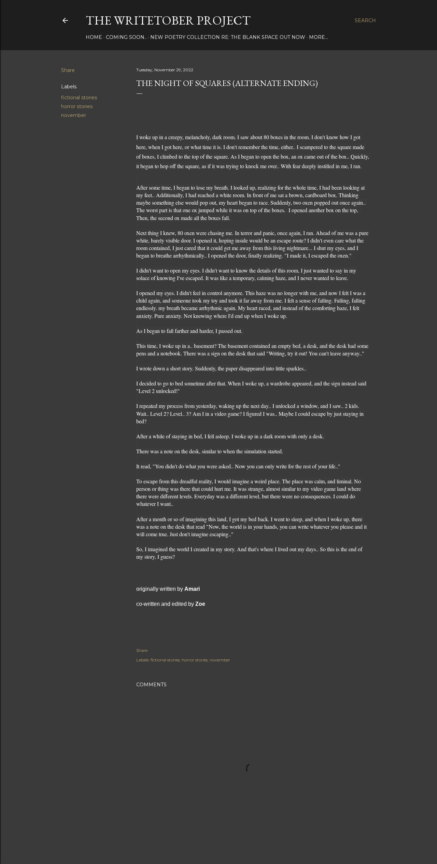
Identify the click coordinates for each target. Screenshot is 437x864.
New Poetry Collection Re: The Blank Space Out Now (227, 37)
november (73, 115)
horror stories (77, 106)
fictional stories (79, 97)
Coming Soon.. (126, 37)
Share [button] (68, 70)
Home (94, 37)
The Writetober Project (168, 20)
